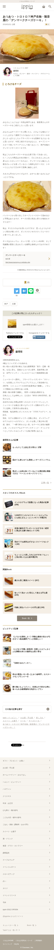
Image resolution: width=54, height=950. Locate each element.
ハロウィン (7, 789)
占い (4, 881)
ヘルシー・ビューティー (12, 782)
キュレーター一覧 (9, 925)
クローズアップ (8, 874)
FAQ (15, 944)
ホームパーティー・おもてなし (14, 775)
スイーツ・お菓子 (9, 832)
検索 (50, 6)
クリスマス (7, 796)
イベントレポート (9, 867)
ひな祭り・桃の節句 (10, 810)
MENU (4, 6)
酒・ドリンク (8, 839)
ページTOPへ (27, 738)
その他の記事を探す (13, 709)
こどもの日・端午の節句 (12, 817)
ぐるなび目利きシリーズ (24, 940)
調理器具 (6, 853)
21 (48, 24)
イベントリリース (9, 895)
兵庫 (14, 304)
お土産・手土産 (8, 768)
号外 (4, 902)
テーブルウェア (8, 860)
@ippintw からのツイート (13, 916)
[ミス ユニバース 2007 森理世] (16, 355)
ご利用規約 (38, 940)
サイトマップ (7, 944)
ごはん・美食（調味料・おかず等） (16, 824)
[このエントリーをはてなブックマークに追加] (24, 291)
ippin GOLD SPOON (10, 910)
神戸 (6, 304)
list (17, 295)
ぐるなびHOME (8, 940)
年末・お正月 (8, 803)
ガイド (5, 888)
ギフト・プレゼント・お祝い (13, 761)
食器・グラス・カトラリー (13, 846)
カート (43, 6)
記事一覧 (45, 483)
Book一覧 (30, 925)
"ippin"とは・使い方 (10, 930)
